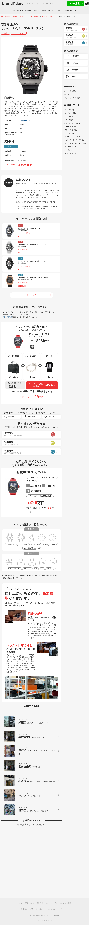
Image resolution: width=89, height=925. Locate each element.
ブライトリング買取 (70, 153)
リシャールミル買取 (70, 130)
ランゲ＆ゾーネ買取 (70, 146)
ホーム (20, 903)
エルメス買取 (68, 116)
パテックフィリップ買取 (72, 123)
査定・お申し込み (58, 10)
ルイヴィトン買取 (70, 113)
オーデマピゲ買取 (70, 126)
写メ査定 (52, 417)
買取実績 (44, 10)
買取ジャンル (28, 10)
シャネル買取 (68, 120)
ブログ (75, 10)
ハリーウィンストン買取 (72, 136)
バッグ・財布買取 (70, 91)
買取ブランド (37, 10)
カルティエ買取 (69, 133)
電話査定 (11, 417)
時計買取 (67, 94)
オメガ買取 (68, 150)
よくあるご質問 (68, 10)
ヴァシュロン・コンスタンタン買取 (75, 143)
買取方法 (50, 10)
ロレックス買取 (69, 110)
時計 (5, 33)
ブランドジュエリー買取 (72, 98)
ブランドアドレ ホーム (17, 10)
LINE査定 (31, 417)
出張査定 (75, 70)
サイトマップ (63, 909)
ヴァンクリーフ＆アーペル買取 (74, 140)
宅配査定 (75, 76)
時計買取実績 (7, 317)
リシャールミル (19, 33)
